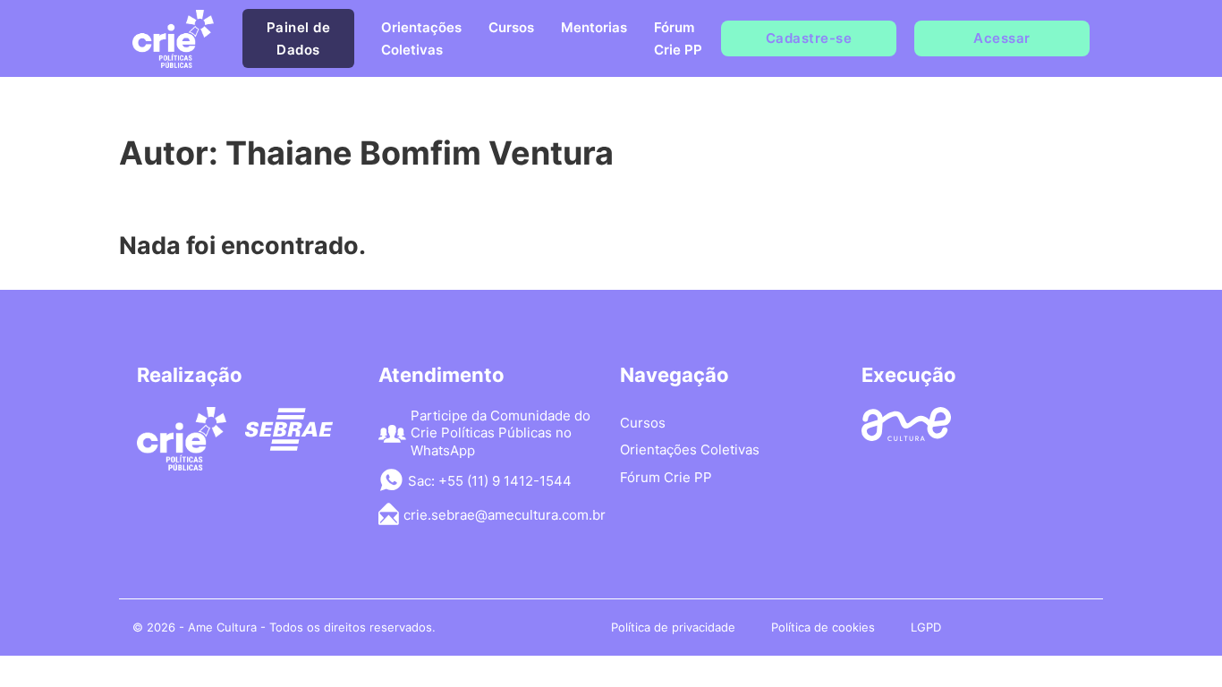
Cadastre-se (809, 38)
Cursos (511, 27)
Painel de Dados (299, 39)
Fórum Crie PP (678, 39)
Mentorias (594, 27)
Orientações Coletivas (421, 39)
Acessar (1002, 38)
